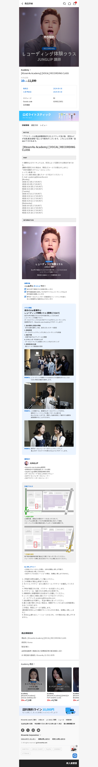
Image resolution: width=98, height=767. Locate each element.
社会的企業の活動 (27, 724)
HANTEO (25, 749)
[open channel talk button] (75, 755)
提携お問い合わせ (44, 739)
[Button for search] (64, 3)
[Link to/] (69, 3)
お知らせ (41, 720)
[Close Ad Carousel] (77, 746)
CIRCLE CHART (37, 749)
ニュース (61, 720)
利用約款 (69, 720)
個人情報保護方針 (69, 724)
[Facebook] (22, 730)
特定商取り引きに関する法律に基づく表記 (48, 724)
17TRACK (25, 753)
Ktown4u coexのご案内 (28, 720)
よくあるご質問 (51, 720)
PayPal (48, 749)
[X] (28, 730)
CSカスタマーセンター (28, 739)
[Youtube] (38, 730)
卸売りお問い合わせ (58, 739)
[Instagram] (33, 730)
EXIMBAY (57, 749)
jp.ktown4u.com (41, 743)
